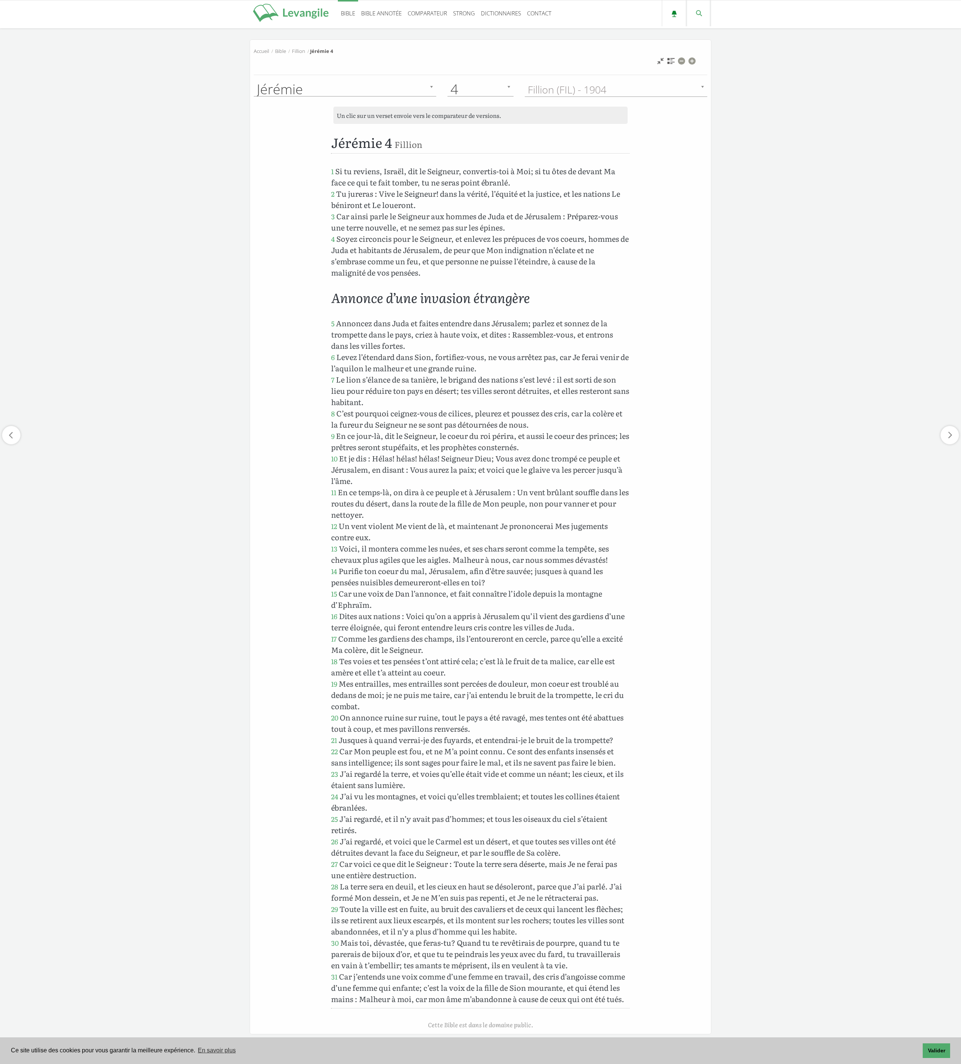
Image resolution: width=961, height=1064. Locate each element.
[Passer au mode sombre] (674, 13)
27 (334, 864)
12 (334, 526)
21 (334, 740)
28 (334, 887)
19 (334, 684)
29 (334, 909)
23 (334, 774)
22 (334, 751)
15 (334, 594)
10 (334, 459)
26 (334, 841)
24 (334, 796)
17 (334, 639)
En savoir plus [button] (217, 1050)
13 (334, 549)
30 (335, 943)
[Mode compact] (660, 63)
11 (333, 492)
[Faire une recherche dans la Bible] (698, 13)
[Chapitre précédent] (11, 435)
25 (334, 819)
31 (334, 977)
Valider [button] (936, 1050)
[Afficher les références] (671, 63)
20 (334, 718)
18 (334, 661)
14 (334, 571)
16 (334, 616)
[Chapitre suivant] (949, 435)
